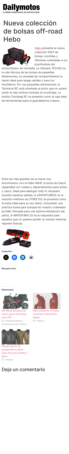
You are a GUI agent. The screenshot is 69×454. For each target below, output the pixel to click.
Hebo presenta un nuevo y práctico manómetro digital (46, 314)
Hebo (37, 48)
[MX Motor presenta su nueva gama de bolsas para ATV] (15, 301)
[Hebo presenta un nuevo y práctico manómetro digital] (47, 301)
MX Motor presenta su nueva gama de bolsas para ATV (14, 314)
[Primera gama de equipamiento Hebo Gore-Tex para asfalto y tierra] (15, 336)
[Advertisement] (34, 139)
